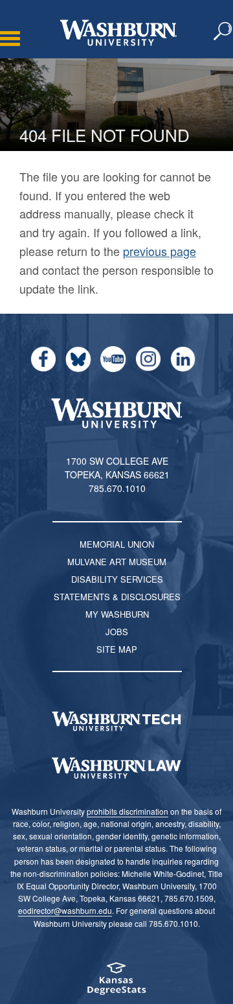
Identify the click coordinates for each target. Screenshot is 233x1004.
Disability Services (117, 579)
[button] (223, 31)
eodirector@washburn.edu (65, 910)
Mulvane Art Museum (116, 561)
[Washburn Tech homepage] (116, 721)
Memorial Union (117, 544)
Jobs (116, 631)
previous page (159, 250)
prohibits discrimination (127, 811)
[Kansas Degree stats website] (116, 983)
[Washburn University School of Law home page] (116, 768)
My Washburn (117, 614)
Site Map (116, 649)
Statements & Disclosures (117, 596)
